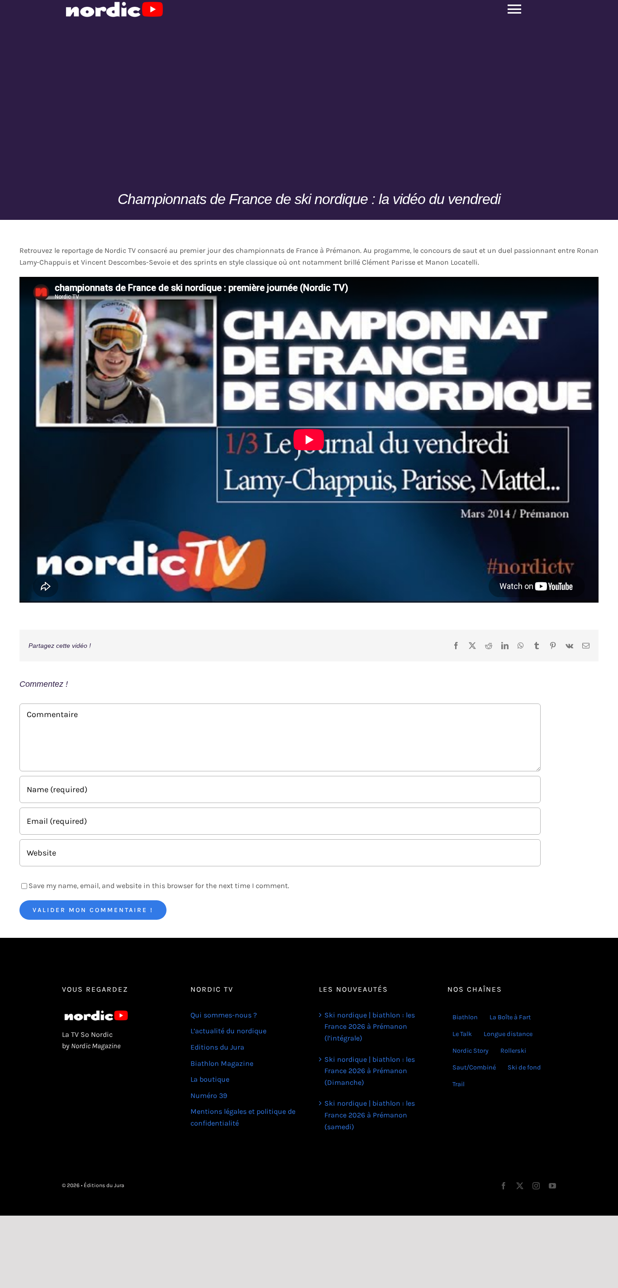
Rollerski (513, 1051)
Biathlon (465, 1017)
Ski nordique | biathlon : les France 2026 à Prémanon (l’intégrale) (369, 1026)
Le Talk (462, 1034)
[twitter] (519, 1185)
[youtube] (552, 1185)
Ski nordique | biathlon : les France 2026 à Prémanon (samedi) (369, 1115)
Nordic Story (470, 1051)
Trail (458, 1084)
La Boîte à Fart (510, 1017)
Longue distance (508, 1034)
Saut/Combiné (474, 1067)
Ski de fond (524, 1067)
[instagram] (536, 1185)
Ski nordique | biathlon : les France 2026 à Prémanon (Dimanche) (369, 1071)
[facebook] (503, 1185)
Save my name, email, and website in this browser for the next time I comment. (159, 885)
